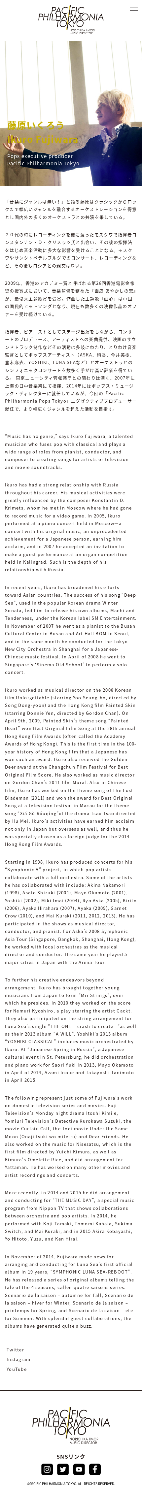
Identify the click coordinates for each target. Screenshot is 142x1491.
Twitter (15, 1349)
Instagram (19, 1359)
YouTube (17, 1369)
